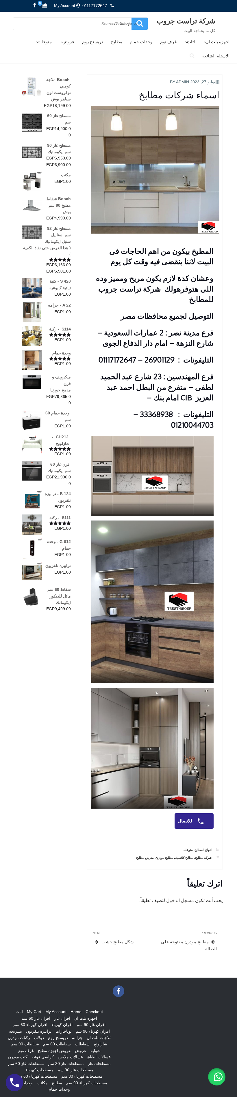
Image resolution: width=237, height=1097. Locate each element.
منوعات (45, 41)
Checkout (94, 1011)
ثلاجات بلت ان (99, 1037)
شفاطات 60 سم (57, 1044)
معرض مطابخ (145, 857)
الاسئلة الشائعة (215, 56)
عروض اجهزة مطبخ (54, 1050)
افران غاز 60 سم (35, 1018)
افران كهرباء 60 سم (30, 1024)
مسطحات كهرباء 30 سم (81, 1076)
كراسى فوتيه (43, 1057)
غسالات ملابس (70, 1057)
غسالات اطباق (98, 1057)
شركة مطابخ (203, 857)
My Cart (34, 1011)
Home (76, 1011)
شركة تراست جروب (186, 20)
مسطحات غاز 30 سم (66, 1063)
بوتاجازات (63, 1031)
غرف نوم (168, 41)
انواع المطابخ (203, 850)
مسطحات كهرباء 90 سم (86, 1083)
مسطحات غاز (99, 1063)
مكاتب (42, 1083)
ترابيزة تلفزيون (38, 1031)
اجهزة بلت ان (217, 41)
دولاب (39, 1037)
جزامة (77, 1037)
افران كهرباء (62, 1024)
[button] (216, 1076)
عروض (68, 41)
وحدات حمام (141, 41)
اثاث (191, 41)
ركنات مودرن (19, 1037)
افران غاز (62, 1018)
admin (182, 82)
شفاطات (82, 1044)
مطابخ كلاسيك (184, 857)
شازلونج (100, 1044)
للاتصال (185, 820)
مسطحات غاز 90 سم (75, 1070)
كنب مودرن (17, 1057)
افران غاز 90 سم (91, 1024)
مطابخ (116, 41)
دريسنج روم (92, 41)
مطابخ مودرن (164, 857)
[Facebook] (35, 5)
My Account (64, 5)
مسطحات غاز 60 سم (26, 1063)
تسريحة (15, 1031)
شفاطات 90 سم (25, 1044)
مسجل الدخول (180, 900)
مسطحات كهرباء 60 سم (36, 1076)
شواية (95, 1050)
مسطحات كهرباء (39, 1070)
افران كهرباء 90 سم (93, 1031)
